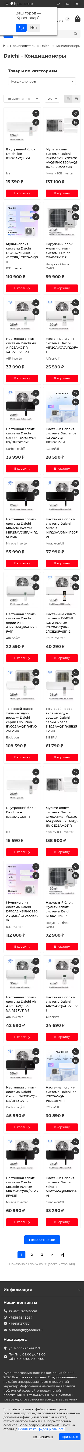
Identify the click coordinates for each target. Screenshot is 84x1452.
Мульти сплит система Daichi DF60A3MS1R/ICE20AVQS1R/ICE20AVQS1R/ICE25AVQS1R (61, 816)
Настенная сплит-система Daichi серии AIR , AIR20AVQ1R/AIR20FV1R (21, 623)
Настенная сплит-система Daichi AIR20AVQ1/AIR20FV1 (62, 345)
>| (62, 1255)
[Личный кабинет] (77, 4)
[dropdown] (7, 4)
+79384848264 (20, 1317)
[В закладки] (35, 113)
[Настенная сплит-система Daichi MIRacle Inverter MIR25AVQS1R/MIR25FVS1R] (22, 496)
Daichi (45, 46)
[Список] (76, 99)
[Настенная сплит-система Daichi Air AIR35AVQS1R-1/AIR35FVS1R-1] (22, 974)
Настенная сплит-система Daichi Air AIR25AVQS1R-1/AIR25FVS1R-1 (21, 345)
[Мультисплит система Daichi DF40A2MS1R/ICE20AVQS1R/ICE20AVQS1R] (22, 221)
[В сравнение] (35, 122)
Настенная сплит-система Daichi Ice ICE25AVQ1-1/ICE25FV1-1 (61, 1093)
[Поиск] (75, 34)
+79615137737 (19, 1323)
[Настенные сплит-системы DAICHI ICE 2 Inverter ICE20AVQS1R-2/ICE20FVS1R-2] (62, 591)
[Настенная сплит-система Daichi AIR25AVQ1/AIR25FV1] (62, 974)
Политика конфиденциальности (41, 1429)
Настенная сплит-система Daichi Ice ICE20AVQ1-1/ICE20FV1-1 (61, 435)
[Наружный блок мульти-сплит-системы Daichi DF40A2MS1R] (62, 221)
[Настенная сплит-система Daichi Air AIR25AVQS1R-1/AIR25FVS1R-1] (22, 316)
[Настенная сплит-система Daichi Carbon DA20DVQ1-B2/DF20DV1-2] (22, 406)
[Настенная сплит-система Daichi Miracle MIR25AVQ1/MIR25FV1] (62, 1155)
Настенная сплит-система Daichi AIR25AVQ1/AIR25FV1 (61, 1003)
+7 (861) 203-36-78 (23, 1311)
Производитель (22, 46)
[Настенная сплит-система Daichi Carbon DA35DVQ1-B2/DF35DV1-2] (22, 1065)
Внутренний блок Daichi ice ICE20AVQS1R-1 (20, 153)
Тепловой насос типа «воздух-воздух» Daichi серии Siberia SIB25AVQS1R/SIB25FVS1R (61, 720)
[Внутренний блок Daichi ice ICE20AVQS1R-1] (22, 126)
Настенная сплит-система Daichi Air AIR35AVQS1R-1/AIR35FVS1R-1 (21, 1003)
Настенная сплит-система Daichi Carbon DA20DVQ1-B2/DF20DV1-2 (21, 435)
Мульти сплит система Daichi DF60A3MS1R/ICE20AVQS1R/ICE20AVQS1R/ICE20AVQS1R (61, 158)
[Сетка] (68, 99)
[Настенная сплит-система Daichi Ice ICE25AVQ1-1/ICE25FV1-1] (62, 1065)
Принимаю (70, 1436)
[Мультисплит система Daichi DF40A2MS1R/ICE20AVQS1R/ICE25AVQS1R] (22, 880)
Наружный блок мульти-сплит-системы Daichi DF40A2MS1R (59, 250)
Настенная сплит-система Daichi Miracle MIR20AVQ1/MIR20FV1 (61, 528)
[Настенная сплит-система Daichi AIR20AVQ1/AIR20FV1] (62, 316)
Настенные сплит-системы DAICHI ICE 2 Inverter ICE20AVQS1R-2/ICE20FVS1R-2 (61, 623)
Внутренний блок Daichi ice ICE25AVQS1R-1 (20, 812)
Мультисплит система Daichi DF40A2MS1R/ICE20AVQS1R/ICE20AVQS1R (22, 252)
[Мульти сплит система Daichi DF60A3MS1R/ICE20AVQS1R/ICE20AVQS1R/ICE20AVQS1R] (62, 126)
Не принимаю (43, 1436)
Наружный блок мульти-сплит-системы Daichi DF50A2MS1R (59, 909)
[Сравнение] (67, 4)
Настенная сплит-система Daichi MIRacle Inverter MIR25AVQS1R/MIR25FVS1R (22, 528)
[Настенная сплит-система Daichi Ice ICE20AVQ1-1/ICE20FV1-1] (62, 406)
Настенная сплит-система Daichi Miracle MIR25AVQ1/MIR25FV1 (61, 1186)
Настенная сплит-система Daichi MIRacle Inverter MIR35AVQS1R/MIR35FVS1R (22, 1186)
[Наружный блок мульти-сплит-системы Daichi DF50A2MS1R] (62, 880)
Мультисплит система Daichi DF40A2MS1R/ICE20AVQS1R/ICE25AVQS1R (22, 911)
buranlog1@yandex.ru (25, 1330)
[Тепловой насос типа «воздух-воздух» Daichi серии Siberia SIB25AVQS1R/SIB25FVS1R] (62, 686)
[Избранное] (58, 4)
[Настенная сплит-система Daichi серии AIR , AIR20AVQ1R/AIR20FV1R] (22, 591)
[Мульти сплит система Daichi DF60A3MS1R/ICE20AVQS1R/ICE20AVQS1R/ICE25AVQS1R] (62, 785)
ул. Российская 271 (24, 1348)
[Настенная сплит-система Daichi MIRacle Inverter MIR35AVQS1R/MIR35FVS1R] (22, 1155)
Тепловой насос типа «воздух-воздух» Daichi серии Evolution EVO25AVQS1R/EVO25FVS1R (21, 720)
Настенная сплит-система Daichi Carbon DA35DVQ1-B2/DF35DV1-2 (21, 1093)
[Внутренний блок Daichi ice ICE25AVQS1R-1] (22, 785)
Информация (18, 1289)
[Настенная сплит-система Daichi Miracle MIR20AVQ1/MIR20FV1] (62, 496)
